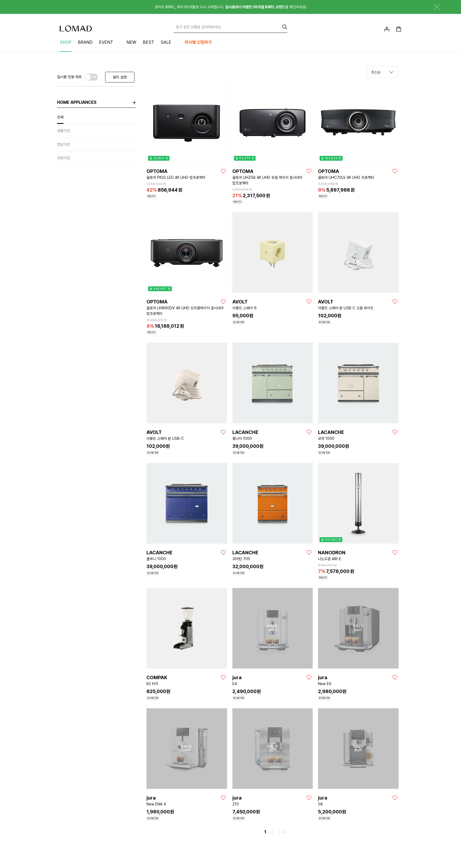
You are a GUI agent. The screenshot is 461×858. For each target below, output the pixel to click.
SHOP (65, 42)
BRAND (85, 42)
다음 (282, 832)
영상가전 (63, 144)
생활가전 (63, 131)
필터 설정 (120, 77)
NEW (131, 42)
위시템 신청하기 (198, 42)
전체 (60, 117)
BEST (148, 42)
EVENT (106, 42)
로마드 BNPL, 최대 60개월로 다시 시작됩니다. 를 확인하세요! (230, 7)
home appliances (77, 102)
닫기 (433, 7)
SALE (166, 42)
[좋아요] (223, 171)
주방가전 (63, 158)
